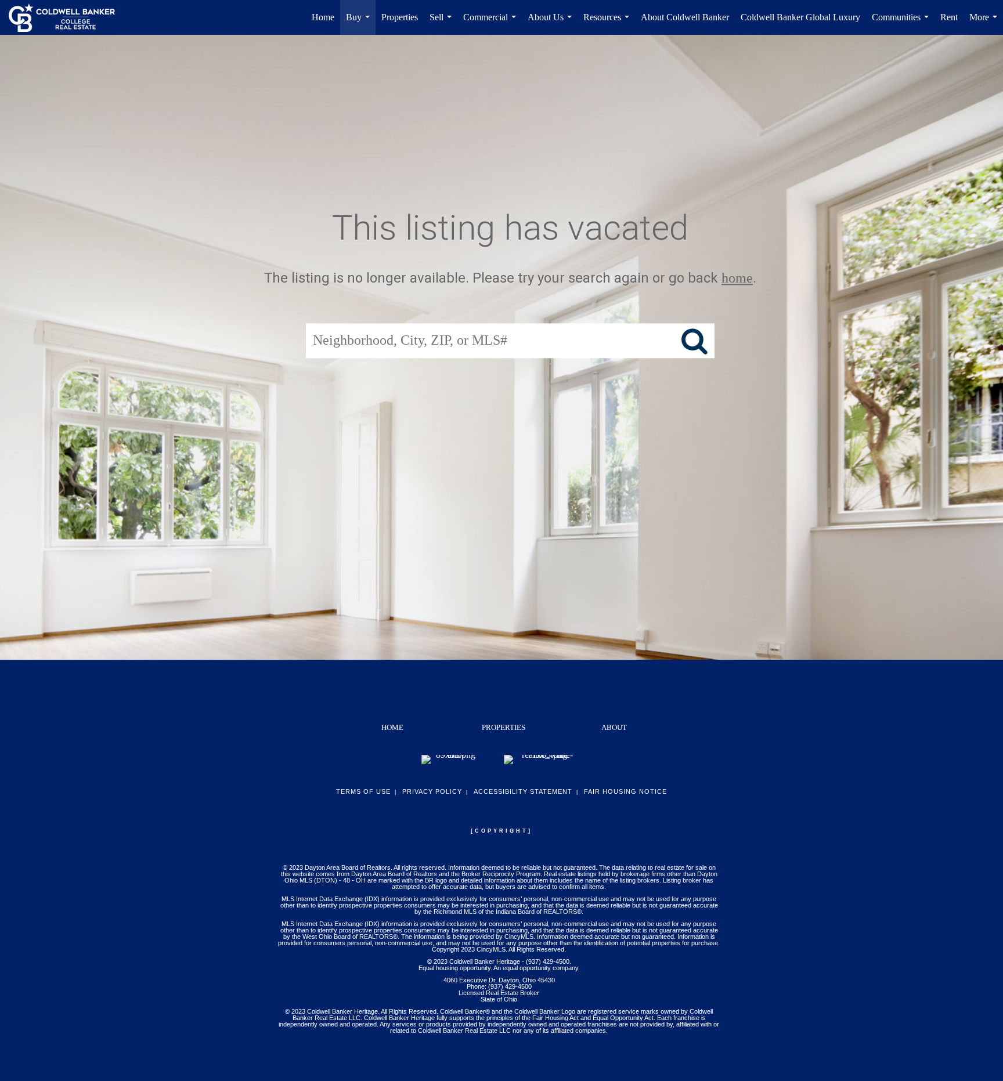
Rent (949, 17)
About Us (552, 23)
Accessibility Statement (523, 791)
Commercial (492, 23)
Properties (399, 17)
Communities (902, 23)
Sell (443, 23)
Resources (608, 23)
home (737, 277)
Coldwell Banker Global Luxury (800, 17)
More (985, 23)
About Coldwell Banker (685, 17)
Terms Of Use (363, 791)
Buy (360, 23)
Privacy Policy (432, 791)
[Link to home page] (68, 17)
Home (323, 17)
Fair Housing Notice (625, 791)
